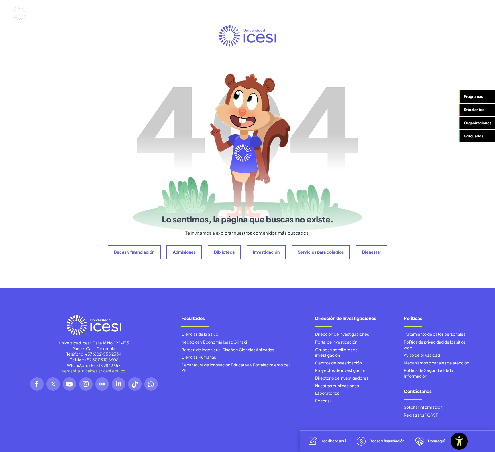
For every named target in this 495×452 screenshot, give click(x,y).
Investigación (266, 251)
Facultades (193, 318)
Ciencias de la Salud (199, 334)
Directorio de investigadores (341, 377)
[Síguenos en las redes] (37, 384)
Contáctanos (418, 391)
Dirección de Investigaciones (345, 318)
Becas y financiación (134, 251)
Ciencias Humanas (198, 357)
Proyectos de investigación (340, 370)
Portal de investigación (336, 341)
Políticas (413, 318)
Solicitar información (423, 407)
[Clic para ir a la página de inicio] (31, 13)
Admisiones (184, 251)
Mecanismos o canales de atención (436, 362)
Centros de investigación (338, 362)
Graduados (473, 136)
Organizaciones (477, 123)
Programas (473, 96)
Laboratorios (327, 393)
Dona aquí (436, 441)
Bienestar (371, 251)
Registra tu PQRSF (421, 414)
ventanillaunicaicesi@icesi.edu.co (93, 370)
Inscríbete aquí (333, 441)
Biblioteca (224, 251)
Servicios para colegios (321, 251)
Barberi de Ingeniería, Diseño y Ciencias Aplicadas (227, 349)
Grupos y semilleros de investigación (336, 352)
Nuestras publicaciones (337, 385)
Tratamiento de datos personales (434, 334)
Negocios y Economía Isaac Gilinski (214, 341)
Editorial (323, 400)
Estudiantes (474, 109)
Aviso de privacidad (422, 355)
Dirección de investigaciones (342, 334)
